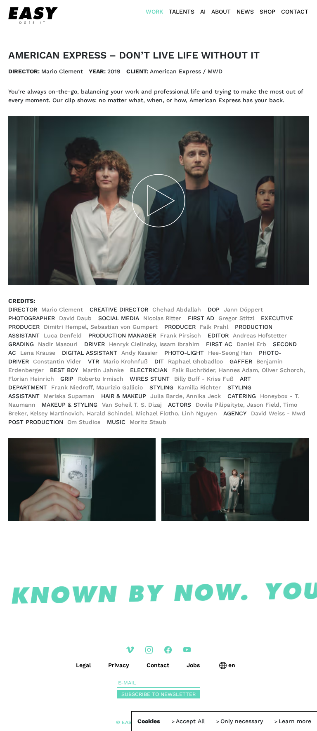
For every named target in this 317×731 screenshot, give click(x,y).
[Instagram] (149, 650)
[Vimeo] (130, 650)
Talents (181, 11)
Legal (83, 665)
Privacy (118, 665)
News (245, 11)
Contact (294, 11)
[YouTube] (186, 650)
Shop (267, 11)
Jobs (193, 665)
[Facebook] (167, 650)
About (221, 11)
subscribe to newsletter (158, 694)
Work (154, 11)
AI (203, 11)
